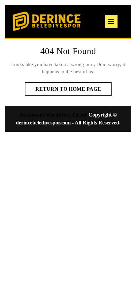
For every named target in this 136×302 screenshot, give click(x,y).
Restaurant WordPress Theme (53, 114)
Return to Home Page (73, 91)
